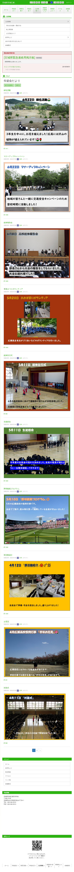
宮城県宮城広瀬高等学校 (10, 2)
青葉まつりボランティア (13, 289)
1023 (6, 281)
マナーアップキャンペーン (14, 156)
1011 (6, 148)
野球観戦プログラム (11, 488)
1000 (6, 347)
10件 (17, 85)
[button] (14, 10)
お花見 (6, 621)
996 (6, 414)
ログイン (69, 2)
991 (6, 680)
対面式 (6, 687)
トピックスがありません (12, 66)
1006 (6, 215)
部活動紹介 (8, 555)
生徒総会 (7, 421)
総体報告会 (8, 222)
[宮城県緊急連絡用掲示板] (20, 57)
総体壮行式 (8, 355)
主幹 (20, 93)
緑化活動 (7, 90)
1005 (6, 614)
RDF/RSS (39, 58)
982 (6, 743)
